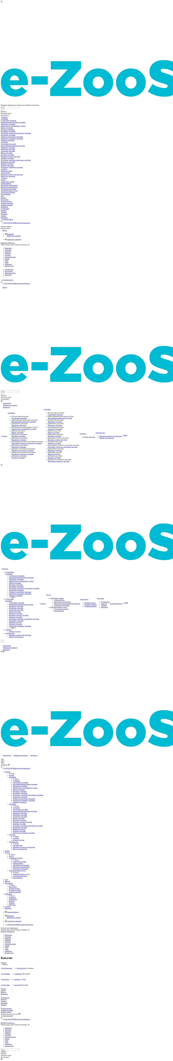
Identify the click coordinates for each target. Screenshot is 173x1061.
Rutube (7, 259)
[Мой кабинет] (2, 643)
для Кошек (16, 781)
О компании (5, 998)
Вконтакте (8, 248)
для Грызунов (17, 845)
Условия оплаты (6, 1008)
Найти (3, 1052)
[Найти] (2, 109)
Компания (12, 897)
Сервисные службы (19, 861)
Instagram (8, 252)
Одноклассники (10, 257)
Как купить (13, 887)
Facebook (8, 250)
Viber (6, 261)
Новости (4, 999)
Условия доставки (7, 1010)
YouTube (8, 255)
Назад (13, 773)
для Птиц (16, 838)
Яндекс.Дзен (9, 266)
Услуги (11, 856)
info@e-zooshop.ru (8, 243)
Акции (3, 990)
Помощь (4, 1005)
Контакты (4, 1003)
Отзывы (3, 1001)
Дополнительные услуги (21, 874)
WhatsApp (8, 264)
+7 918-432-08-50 (7, 219)
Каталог (11, 775)
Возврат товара (6, 1012)
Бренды (3, 992)
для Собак (16, 808)
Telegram (8, 253)
